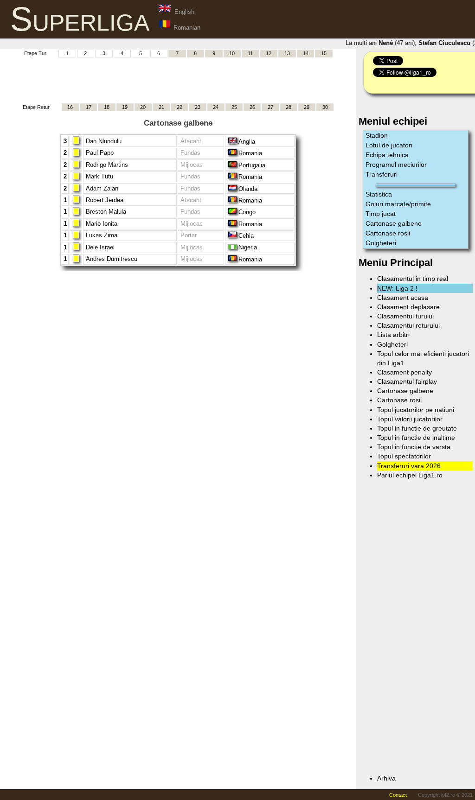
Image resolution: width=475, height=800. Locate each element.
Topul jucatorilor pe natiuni (415, 409)
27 (270, 107)
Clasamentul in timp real (412, 278)
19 (125, 107)
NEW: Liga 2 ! (397, 288)
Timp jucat (381, 213)
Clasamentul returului (408, 325)
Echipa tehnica (387, 155)
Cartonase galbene (394, 223)
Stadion (377, 135)
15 (324, 53)
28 (288, 107)
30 (325, 107)
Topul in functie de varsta (413, 447)
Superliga (79, 19)
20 (143, 107)
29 (306, 107)
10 (232, 53)
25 (234, 107)
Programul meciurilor (396, 164)
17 (88, 107)
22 (179, 107)
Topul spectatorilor (404, 456)
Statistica (379, 194)
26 (252, 107)
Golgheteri (381, 243)
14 (305, 53)
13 (287, 53)
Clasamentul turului (405, 316)
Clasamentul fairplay (407, 381)
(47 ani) (394, 42)
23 (197, 107)
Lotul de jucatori (389, 145)
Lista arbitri (393, 334)
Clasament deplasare (408, 307)
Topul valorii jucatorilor (410, 419)
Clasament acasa (402, 297)
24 (215, 107)
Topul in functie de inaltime (416, 437)
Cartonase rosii (388, 233)
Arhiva (386, 778)
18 (106, 107)
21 (161, 107)
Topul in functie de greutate (417, 428)
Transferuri (381, 174)
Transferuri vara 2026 (409, 466)
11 (250, 53)
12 (268, 53)
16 (70, 107)
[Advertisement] (178, 79)
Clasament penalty (404, 372)
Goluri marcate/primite (398, 204)
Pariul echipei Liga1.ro (410, 475)
